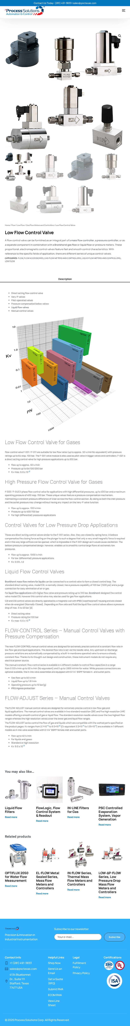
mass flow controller (82, 240)
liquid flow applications (20, 592)
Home (7, 225)
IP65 (79, 600)
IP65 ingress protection (23, 688)
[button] (120, 36)
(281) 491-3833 (63, 3)
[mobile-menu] (120, 10)
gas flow (72, 244)
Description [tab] (65, 279)
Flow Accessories (34, 258)
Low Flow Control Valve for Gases (42, 442)
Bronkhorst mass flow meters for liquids (25, 581)
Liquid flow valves (20, 307)
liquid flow (86, 244)
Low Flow (21, 225)
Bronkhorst (61, 244)
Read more (11, 817)
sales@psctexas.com (84, 3)
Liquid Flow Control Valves (34, 572)
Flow (13, 225)
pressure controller (107, 240)
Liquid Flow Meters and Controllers (101, 258)
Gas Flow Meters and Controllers (40, 225)
